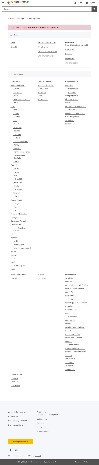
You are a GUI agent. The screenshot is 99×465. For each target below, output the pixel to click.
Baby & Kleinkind (17, 85)
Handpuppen (19, 244)
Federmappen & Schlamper (76, 302)
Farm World (18, 189)
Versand (38, 456)
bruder (16, 207)
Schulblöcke (70, 359)
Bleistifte (68, 281)
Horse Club (18, 182)
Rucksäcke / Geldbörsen (75, 113)
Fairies (16, 168)
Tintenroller (70, 369)
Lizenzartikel (16, 224)
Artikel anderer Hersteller (20, 156)
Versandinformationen (47, 42)
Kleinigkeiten (16, 217)
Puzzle (13, 251)
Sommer (14, 255)
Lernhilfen (42, 278)
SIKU (15, 210)
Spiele (13, 262)
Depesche (69, 85)
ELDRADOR (18, 179)
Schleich (14, 175)
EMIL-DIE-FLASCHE (75, 110)
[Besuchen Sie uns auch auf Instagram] (16, 450)
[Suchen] (94, 9)
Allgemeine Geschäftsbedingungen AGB (76, 43)
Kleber (68, 324)
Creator (17, 117)
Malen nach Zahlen (45, 85)
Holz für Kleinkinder (22, 99)
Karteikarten (70, 320)
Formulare (69, 306)
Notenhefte (72, 317)
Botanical (17, 148)
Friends (17, 124)
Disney (16, 145)
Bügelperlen (43, 89)
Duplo (16, 110)
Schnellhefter (73, 345)
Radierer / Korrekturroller (75, 352)
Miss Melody (73, 89)
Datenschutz (70, 49)
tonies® (15, 382)
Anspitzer (69, 278)
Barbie (16, 241)
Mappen (68, 341)
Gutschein (16, 385)
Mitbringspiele (19, 265)
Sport (13, 269)
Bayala (16, 186)
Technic (17, 138)
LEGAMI (15, 378)
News (13, 42)
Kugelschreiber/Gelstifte (75, 327)
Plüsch (13, 234)
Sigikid (16, 89)
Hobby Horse (17, 375)
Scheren (68, 355)
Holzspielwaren (17, 200)
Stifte (40, 96)
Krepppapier (43, 99)
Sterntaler (18, 92)
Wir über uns (43, 47)
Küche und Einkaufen (19, 221)
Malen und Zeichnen (73, 338)
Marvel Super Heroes (22, 152)
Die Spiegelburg (71, 96)
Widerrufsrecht (71, 63)
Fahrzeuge (15, 203)
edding (71, 299)
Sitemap (68, 54)
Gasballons (69, 120)
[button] (75, 2)
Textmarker (69, 366)
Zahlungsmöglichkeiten (47, 51)
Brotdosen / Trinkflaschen (75, 106)
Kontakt (14, 47)
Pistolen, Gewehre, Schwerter (18, 229)
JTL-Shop (86, 462)
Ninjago (17, 131)
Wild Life (17, 193)
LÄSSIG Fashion (71, 99)
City (15, 120)
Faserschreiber (71, 295)
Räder (67, 103)
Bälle (16, 258)
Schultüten (69, 362)
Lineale (68, 331)
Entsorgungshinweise (46, 56)
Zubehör (14, 278)
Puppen (14, 237)
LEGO (13, 106)
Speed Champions (21, 141)
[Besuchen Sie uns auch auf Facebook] (10, 450)
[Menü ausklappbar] (3, 1)
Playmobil (14, 165)
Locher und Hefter (72, 334)
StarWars (17, 134)
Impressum (69, 58)
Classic (16, 113)
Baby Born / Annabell (22, 248)
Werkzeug (42, 92)
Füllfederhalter (71, 310)
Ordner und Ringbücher (75, 348)
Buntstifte (69, 292)
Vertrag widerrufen (20, 442)
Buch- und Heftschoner (74, 288)
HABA (16, 96)
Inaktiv (16, 103)
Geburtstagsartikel (72, 117)
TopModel (72, 92)
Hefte (67, 313)
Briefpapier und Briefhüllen (76, 285)
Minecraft (17, 127)
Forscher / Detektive (19, 214)
